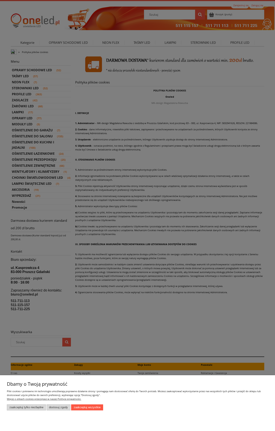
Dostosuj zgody (58, 407)
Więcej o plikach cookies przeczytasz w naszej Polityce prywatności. (44, 399)
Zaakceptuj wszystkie (87, 407)
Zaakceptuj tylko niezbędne (26, 407)
